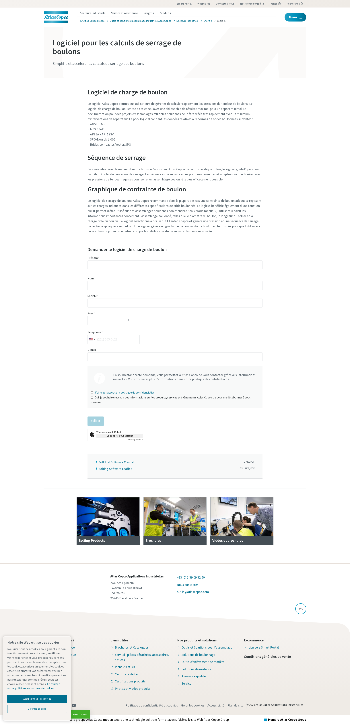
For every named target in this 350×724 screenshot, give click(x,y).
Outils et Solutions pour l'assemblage (207, 647)
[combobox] (92, 339)
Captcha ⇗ (135, 439)
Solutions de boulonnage (198, 655)
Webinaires (203, 3)
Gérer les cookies (192, 705)
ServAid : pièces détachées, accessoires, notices (142, 657)
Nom (91, 278)
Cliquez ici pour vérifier (120, 435)
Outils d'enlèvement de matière (203, 662)
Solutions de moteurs (196, 669)
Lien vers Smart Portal (263, 647)
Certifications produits (130, 681)
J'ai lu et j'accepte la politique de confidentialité (125, 392)
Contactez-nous (225, 3)
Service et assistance (124, 13)
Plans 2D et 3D (125, 667)
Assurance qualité (194, 676)
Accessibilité (215, 705)
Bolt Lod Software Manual (116, 462)
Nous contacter (187, 585)
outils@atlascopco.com (193, 592)
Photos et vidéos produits (132, 688)
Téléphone (95, 332)
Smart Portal (184, 3)
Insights (149, 13)
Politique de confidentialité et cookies (152, 705)
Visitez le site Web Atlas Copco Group (203, 719)
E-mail (93, 349)
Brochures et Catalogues (132, 647)
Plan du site (235, 705)
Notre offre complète (252, 3)
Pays (91, 313)
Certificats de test (127, 674)
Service (186, 683)
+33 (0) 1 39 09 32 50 (191, 577)
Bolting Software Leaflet (115, 469)
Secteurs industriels (92, 13)
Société (93, 296)
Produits (165, 13)
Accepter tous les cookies (37, 698)
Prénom (93, 258)
